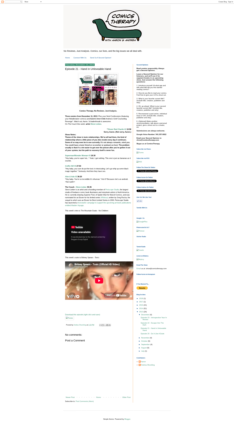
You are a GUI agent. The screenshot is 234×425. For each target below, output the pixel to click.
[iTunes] (69, 318)
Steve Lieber (96, 124)
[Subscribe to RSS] (139, 202)
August (144, 348)
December (145, 315)
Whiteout (104, 197)
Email (138, 268)
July (143, 351)
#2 (71, 177)
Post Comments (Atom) (85, 401)
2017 (141, 302)
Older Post (126, 397)
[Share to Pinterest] (109, 325)
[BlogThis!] (103, 325)
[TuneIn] (140, 250)
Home (67, 58)
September (145, 344)
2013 (141, 312)
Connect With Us (79, 58)
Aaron (143, 362)
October (144, 341)
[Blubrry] (140, 259)
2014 (141, 308)
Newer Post (70, 397)
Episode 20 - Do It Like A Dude (152, 334)
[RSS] (139, 162)
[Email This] (100, 325)
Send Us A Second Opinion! (100, 58)
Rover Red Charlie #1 (117, 129)
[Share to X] (105, 325)
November (145, 338)
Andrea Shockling (148, 365)
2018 (141, 298)
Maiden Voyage (77, 205)
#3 (77, 155)
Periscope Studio (112, 190)
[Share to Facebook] (107, 325)
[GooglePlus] (141, 222)
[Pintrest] (140, 231)
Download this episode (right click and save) (82, 315)
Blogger (127, 419)
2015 (141, 305)
